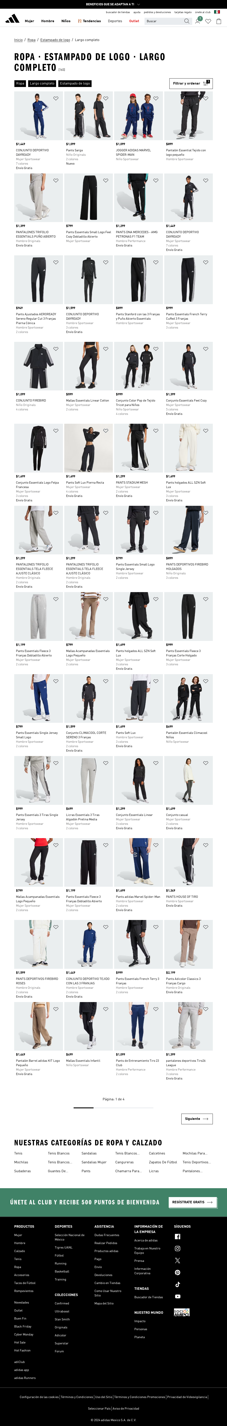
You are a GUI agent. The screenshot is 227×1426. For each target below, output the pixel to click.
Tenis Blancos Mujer (59, 1163)
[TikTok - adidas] (193, 1285)
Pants (86, 1171)
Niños (65, 21)
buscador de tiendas (118, 12)
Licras (154, 1171)
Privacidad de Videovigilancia (187, 1397)
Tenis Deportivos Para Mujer (195, 1163)
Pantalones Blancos (191, 1172)
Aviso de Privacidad (126, 1408)
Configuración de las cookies (39, 1397)
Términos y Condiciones (77, 1397)
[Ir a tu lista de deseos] (208, 21)
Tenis (18, 1153)
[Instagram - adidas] (193, 1249)
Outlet (134, 21)
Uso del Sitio (103, 1397)
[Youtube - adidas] (193, 1297)
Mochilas (21, 1162)
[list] (91, 83)
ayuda (136, 12)
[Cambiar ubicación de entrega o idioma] (217, 12)
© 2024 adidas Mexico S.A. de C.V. (113, 1420)
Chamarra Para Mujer (127, 1172)
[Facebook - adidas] (193, 1237)
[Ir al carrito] (218, 21)
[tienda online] (12, 19)
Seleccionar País (99, 1408)
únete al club (203, 12)
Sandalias (89, 1153)
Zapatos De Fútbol (163, 1162)
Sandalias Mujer (94, 1162)
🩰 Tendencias (89, 21)
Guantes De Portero (57, 1172)
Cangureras (124, 1162)
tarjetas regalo (183, 12)
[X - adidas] (193, 1261)
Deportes (115, 21)
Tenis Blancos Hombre (126, 1154)
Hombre (47, 21)
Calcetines (157, 1153)
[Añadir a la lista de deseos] (55, 99)
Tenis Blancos (59, 1153)
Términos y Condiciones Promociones (139, 1397)
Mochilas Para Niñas (194, 1154)
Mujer (29, 21)
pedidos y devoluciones (157, 12)
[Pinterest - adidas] (193, 1273)
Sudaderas (22, 1171)
